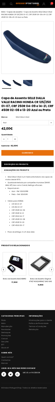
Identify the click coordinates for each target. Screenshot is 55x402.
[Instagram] (17, 374)
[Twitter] (10, 374)
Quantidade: (7, 135)
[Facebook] (3, 374)
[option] (27, 47)
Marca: (4, 117)
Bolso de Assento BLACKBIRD (14, 279)
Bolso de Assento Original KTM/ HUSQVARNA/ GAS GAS (40, 280)
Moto (3, 12)
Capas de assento (14, 12)
